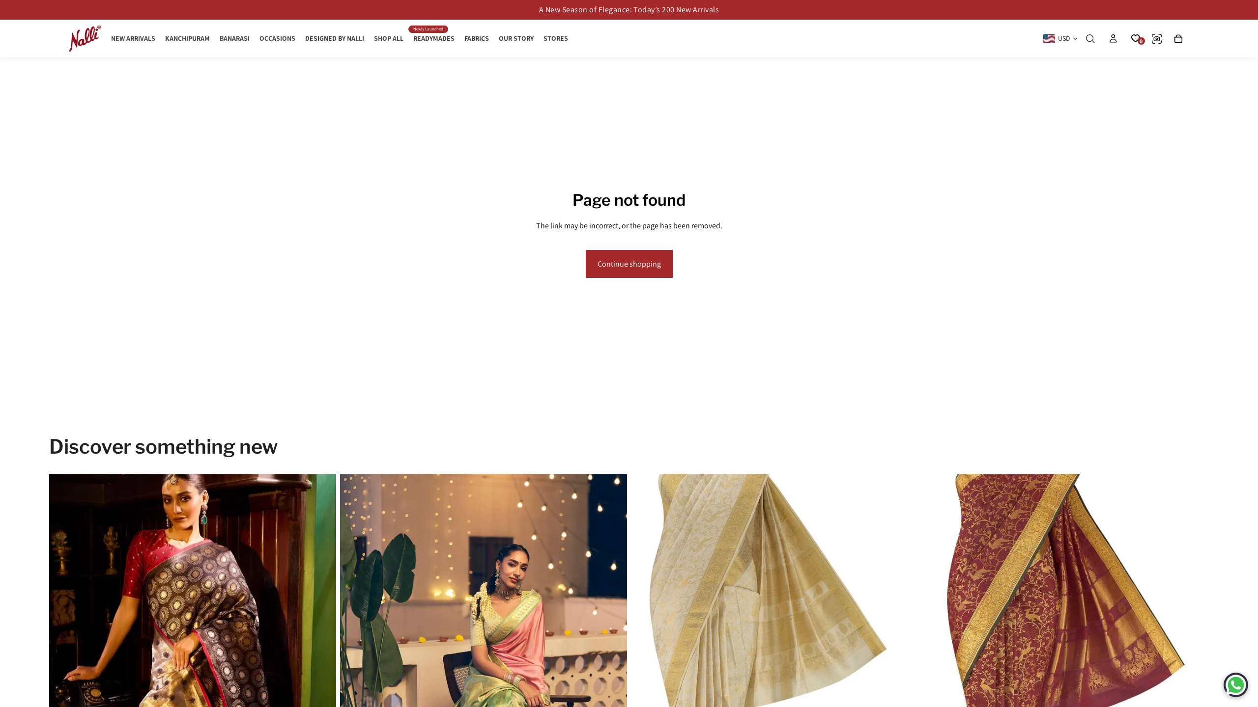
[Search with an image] (1157, 39)
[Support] (1236, 685)
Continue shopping (629, 264)
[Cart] (1178, 39)
